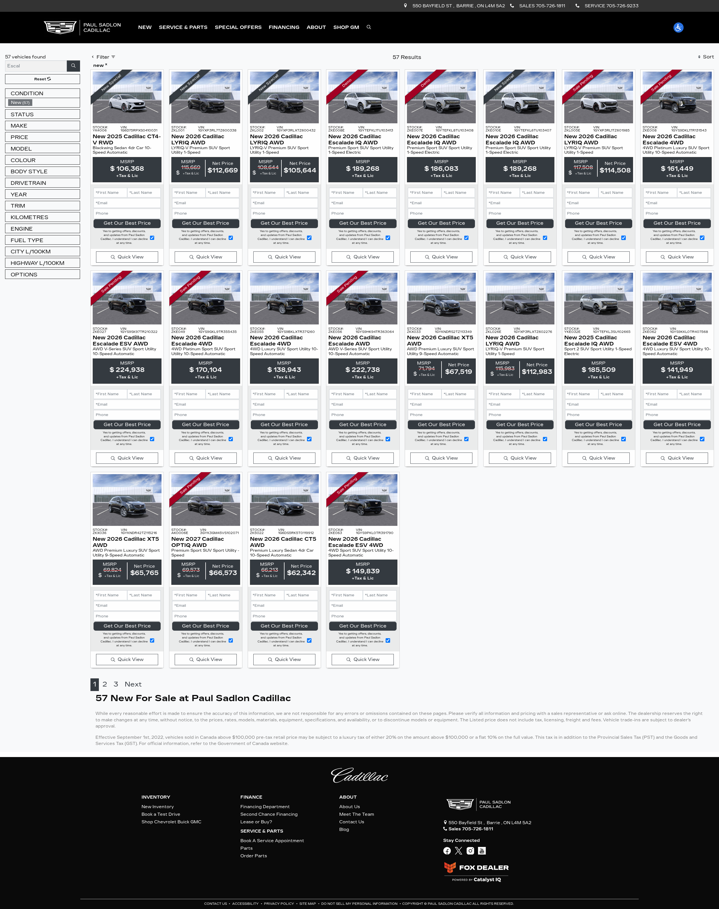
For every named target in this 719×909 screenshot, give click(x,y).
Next (133, 684)
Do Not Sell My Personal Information (359, 904)
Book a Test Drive (161, 814)
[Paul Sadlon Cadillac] (82, 27)
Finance (251, 797)
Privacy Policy (279, 904)
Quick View (131, 257)
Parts (246, 848)
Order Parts (253, 855)
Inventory (156, 797)
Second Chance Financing (269, 814)
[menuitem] (44, 102)
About (348, 797)
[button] (145, 27)
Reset (40, 79)
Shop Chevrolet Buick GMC (171, 821)
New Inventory (158, 806)
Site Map (308, 904)
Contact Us (351, 821)
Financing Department (265, 806)
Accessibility (246, 904)
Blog (344, 829)
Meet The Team (356, 814)
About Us (349, 806)
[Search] (73, 66)
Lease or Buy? (256, 821)
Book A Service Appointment (272, 840)
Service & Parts (261, 831)
